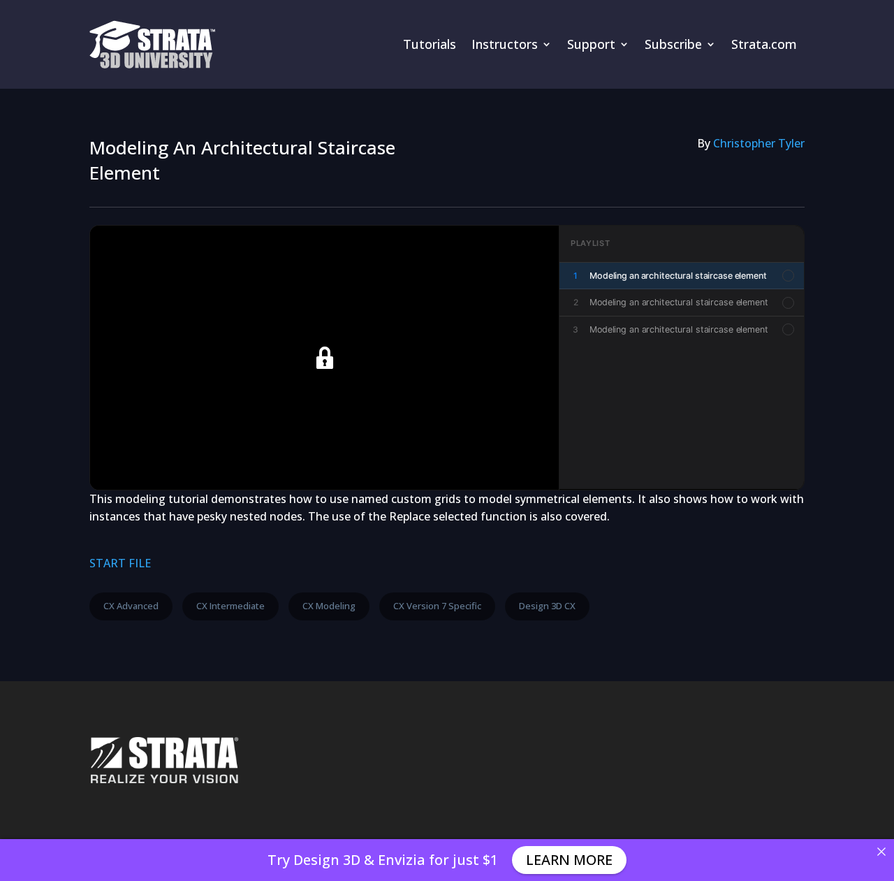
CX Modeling (329, 605)
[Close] (881, 851)
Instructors (504, 44)
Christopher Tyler (759, 143)
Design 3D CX (547, 605)
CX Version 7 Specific (437, 605)
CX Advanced (131, 605)
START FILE (120, 563)
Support (591, 44)
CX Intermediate (230, 605)
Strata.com (764, 44)
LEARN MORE (569, 859)
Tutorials (429, 44)
